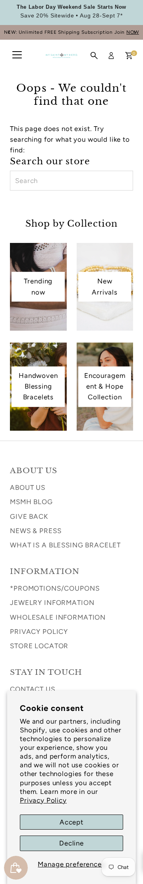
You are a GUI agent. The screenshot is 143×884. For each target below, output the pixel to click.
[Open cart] (129, 55)
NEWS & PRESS (35, 531)
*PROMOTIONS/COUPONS (54, 588)
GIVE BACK (29, 516)
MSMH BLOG (31, 502)
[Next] (134, 32)
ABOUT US (27, 487)
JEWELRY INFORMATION (52, 603)
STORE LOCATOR (39, 646)
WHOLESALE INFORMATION (58, 617)
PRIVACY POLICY (39, 632)
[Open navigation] (17, 55)
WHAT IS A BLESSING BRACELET (65, 545)
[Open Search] (94, 55)
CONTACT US (32, 689)
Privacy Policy (43, 800)
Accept (71, 822)
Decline (71, 843)
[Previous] (9, 32)
